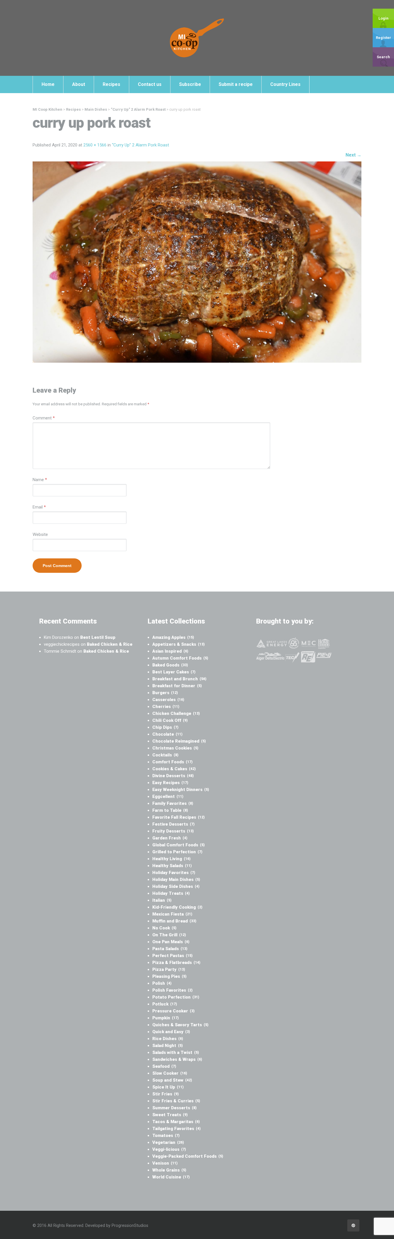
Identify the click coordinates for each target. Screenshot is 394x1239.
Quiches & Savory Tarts (180, 1024)
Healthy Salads (172, 865)
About (78, 84)
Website (40, 534)
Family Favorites (172, 803)
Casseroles (168, 699)
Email (39, 507)
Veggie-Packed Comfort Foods (187, 1156)
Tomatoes (166, 1135)
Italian (162, 900)
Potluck (164, 1004)
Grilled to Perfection (177, 851)
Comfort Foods (172, 762)
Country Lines (285, 84)
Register (383, 37)
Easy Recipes (170, 782)
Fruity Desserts (173, 831)
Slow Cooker (169, 1073)
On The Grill (169, 934)
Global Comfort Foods (178, 845)
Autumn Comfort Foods (180, 658)
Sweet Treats (170, 1114)
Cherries (165, 706)
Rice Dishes (167, 1038)
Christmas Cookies (175, 748)
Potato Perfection (175, 997)
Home (48, 84)
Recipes (111, 84)
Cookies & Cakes (174, 768)
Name (40, 479)
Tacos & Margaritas (176, 1121)
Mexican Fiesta (172, 914)
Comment (44, 418)
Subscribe (190, 84)
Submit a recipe (236, 84)
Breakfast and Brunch (179, 678)
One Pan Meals (171, 941)
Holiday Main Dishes (176, 879)
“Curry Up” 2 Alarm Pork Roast (140, 145)
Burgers (165, 692)
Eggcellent (167, 796)
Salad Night (167, 1045)
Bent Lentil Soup (97, 637)
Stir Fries (165, 1094)
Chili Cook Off (170, 720)
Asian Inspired (170, 651)
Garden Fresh (169, 838)
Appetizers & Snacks (178, 644)
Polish (162, 983)
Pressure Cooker (173, 1011)
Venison (165, 1163)
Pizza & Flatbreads (176, 962)
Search (383, 57)
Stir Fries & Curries (176, 1101)
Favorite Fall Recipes (178, 817)
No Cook (164, 928)
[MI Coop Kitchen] (197, 38)
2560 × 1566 (94, 145)
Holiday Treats (171, 893)
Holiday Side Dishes (176, 886)
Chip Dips (165, 727)
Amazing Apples (173, 637)
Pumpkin (165, 1017)
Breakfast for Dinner (177, 685)
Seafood (164, 1066)
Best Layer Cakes (174, 672)
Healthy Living (171, 858)
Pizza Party (168, 969)
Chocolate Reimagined (179, 741)
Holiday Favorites (173, 872)
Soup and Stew (172, 1080)
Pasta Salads (169, 948)
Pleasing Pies (169, 976)
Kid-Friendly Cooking (177, 907)
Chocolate (167, 734)
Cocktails (165, 755)
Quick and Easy (171, 1031)
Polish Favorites (172, 990)
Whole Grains (169, 1170)
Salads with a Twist (175, 1052)
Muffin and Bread (174, 921)
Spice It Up (168, 1087)
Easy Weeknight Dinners (180, 789)
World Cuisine (171, 1177)
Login (383, 18)
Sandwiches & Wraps (177, 1059)
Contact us (150, 84)
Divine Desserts (173, 775)
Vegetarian (168, 1142)
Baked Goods (170, 665)
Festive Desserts (173, 824)
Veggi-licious (169, 1149)
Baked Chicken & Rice (109, 644)
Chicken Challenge (176, 713)
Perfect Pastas (172, 955)
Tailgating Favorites (176, 1128)
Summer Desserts (174, 1107)
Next (353, 155)
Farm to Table (170, 810)
